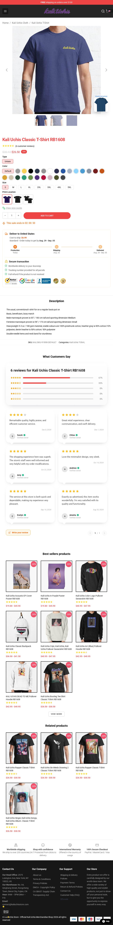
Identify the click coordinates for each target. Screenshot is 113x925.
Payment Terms (67, 882)
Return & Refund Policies (71, 887)
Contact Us (65, 891)
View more (56, 714)
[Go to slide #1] (41, 120)
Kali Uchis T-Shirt (40, 22)
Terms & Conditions (42, 879)
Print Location (9, 192)
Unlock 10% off (6, 912)
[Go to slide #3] (72, 120)
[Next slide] (106, 70)
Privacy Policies (40, 883)
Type (4, 157)
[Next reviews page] (104, 533)
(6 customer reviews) (24, 146)
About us (37, 875)
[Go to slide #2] (56, 120)
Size (4, 182)
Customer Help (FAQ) (70, 895)
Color (4, 166)
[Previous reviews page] (90, 533)
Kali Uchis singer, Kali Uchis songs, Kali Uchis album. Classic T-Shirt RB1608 (21, 821)
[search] (103, 11)
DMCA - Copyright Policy (44, 887)
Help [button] (107, 921)
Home (5, 22)
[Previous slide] (7, 70)
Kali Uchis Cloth (20, 22)
